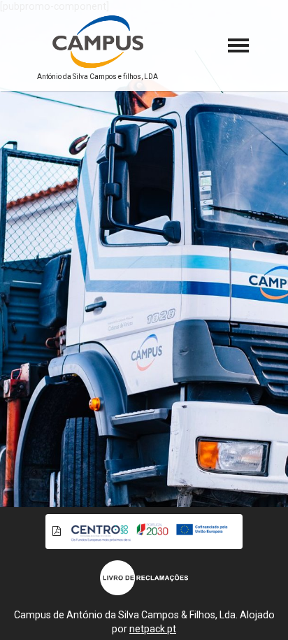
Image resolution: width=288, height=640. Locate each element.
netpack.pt (152, 628)
